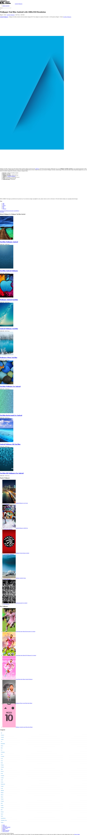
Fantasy (2, 767)
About (3, 824)
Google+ (12, 210)
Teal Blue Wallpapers (11, 14)
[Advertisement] (35, 26)
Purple (2, 805)
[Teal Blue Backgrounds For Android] (6, 412)
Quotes (2, 807)
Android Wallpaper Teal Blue (9, 328)
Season (2, 811)
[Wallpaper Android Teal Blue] (6, 297)
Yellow (2, 822)
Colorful (2, 756)
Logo (2, 788)
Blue (3, 206)
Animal (2, 737)
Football (2, 775)
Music (2, 796)
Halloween (3, 784)
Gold (2, 779)
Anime (2, 739)
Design (2, 764)
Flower (2, 771)
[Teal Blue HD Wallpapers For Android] (6, 470)
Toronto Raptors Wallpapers (8, 554)
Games (2, 777)
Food (2, 773)
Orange (2, 801)
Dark (2, 762)
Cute (2, 760)
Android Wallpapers (18, 3)
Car (1, 750)
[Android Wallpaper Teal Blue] (6, 326)
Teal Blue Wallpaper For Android (10, 386)
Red (1, 809)
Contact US (4, 826)
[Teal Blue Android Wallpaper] (6, 268)
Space (2, 813)
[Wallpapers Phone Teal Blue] (6, 354)
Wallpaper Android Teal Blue (9, 299)
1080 (3, 203)
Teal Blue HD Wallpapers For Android (12, 473)
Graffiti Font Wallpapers (7, 529)
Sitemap (3, 829)
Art (1, 741)
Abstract (2, 735)
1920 (3, 204)
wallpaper (37, 168)
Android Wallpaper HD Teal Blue (10, 444)
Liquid (2, 786)
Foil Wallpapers (6, 604)
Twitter (1, 210)
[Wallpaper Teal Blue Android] (43, 93)
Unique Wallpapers (7, 579)
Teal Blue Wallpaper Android (9, 242)
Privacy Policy (5, 828)
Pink (2, 803)
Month (2, 792)
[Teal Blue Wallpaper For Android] (6, 383)
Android (4, 205)
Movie (2, 794)
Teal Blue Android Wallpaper (9, 270)
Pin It (18, 210)
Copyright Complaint (6, 827)
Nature (2, 799)
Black (2, 745)
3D (1, 732)
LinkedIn (15, 210)
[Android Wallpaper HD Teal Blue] (6, 441)
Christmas (3, 752)
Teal (3, 207)
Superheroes (3, 818)
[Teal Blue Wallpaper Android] (6, 239)
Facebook (4, 210)
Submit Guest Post (5, 5)
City (1, 754)
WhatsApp (8, 210)
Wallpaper (4, 208)
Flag (2, 769)
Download (2, 211)
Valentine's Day (4, 820)
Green (2, 782)
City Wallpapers (6, 504)
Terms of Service (5, 831)
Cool (2, 758)
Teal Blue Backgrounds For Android (11, 415)
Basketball (3, 743)
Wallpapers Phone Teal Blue (8, 357)
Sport (2, 816)
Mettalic (2, 790)
